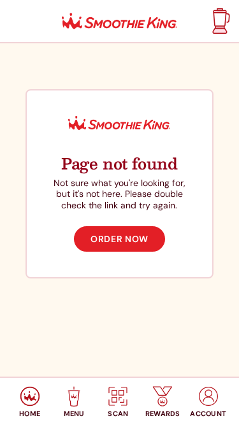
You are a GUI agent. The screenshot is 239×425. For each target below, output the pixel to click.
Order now (119, 239)
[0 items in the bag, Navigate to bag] (219, 21)
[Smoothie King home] (120, 21)
